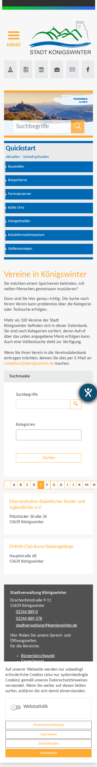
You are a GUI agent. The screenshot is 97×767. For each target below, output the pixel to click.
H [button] (61, 485)
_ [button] (7, 485)
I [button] (67, 485)
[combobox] (48, 435)
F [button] (47, 485)
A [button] (14, 485)
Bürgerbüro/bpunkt (38, 656)
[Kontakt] (72, 69)
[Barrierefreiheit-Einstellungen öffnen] (88, 392)
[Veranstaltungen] (41, 69)
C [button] (27, 485)
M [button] (86, 485)
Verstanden (48, 753)
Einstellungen (49, 744)
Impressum (48, 734)
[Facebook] (88, 69)
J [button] (73, 485)
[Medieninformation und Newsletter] (26, 69)
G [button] (54, 485)
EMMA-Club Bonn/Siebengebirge (41, 546)
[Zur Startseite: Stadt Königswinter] (60, 38)
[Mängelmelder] (10, 69)
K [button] (79, 485)
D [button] (34, 485)
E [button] (41, 485)
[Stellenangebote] (57, 69)
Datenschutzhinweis (48, 725)
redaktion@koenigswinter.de (29, 363)
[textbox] (27, 435)
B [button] (21, 485)
